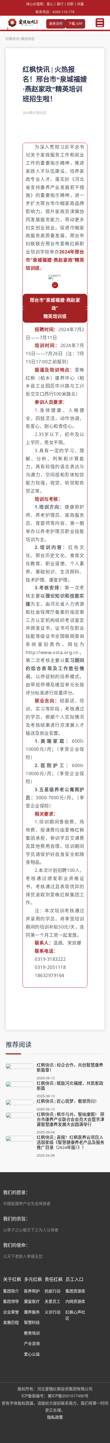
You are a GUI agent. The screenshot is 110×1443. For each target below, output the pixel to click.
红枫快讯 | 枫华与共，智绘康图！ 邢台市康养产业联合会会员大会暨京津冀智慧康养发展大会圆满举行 (70, 1119)
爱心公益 (32, 1354)
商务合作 (56, 24)
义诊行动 (52, 1312)
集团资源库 (75, 1291)
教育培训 (32, 1333)
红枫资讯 (12, 39)
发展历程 (11, 1322)
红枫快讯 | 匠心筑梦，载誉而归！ (68, 1101)
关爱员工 (52, 1301)
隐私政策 (55, 1417)
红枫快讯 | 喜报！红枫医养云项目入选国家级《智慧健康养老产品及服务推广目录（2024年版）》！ (70, 1142)
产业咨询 (32, 1343)
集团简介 (11, 1291)
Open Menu (100, 22)
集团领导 (11, 1301)
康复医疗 (32, 1301)
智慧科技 (32, 1322)
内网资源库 (75, 1301)
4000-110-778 (63, 11)
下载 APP (75, 24)
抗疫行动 (52, 1291)
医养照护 (32, 1291)
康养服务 (32, 1312)
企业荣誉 (11, 1312)
